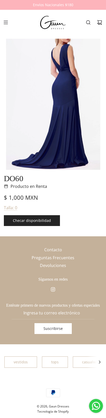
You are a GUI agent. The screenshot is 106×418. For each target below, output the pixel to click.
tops (55, 362)
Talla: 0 (10, 208)
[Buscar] (88, 22)
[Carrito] (99, 22)
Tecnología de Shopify (53, 411)
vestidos (21, 362)
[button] (99, 362)
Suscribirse (53, 328)
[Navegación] (5, 22)
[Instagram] (53, 289)
